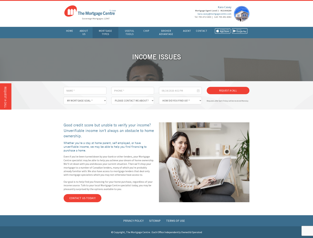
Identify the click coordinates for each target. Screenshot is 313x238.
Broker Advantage (166, 32)
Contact (201, 30)
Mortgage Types (105, 32)
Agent (187, 30)
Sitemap (155, 221)
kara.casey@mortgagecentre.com (214, 13)
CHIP (146, 30)
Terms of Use (175, 221)
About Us (84, 32)
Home (69, 30)
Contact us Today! (82, 198)
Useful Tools (129, 32)
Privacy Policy (133, 221)
